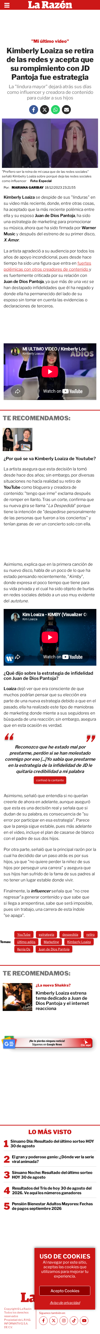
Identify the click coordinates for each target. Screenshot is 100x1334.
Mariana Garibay (28, 187)
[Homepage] (50, 5)
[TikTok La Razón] (74, 1320)
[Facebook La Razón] (33, 109)
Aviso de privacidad (65, 1303)
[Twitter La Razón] (44, 109)
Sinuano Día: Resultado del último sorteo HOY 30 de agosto (52, 1143)
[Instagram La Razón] (63, 1320)
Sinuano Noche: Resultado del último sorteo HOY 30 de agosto (52, 1175)
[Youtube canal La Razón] (84, 1320)
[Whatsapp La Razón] (55, 109)
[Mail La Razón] (66, 109)
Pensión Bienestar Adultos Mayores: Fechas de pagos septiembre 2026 (52, 1206)
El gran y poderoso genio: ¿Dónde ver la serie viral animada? (53, 1159)
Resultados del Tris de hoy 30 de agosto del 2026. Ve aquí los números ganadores (52, 1190)
